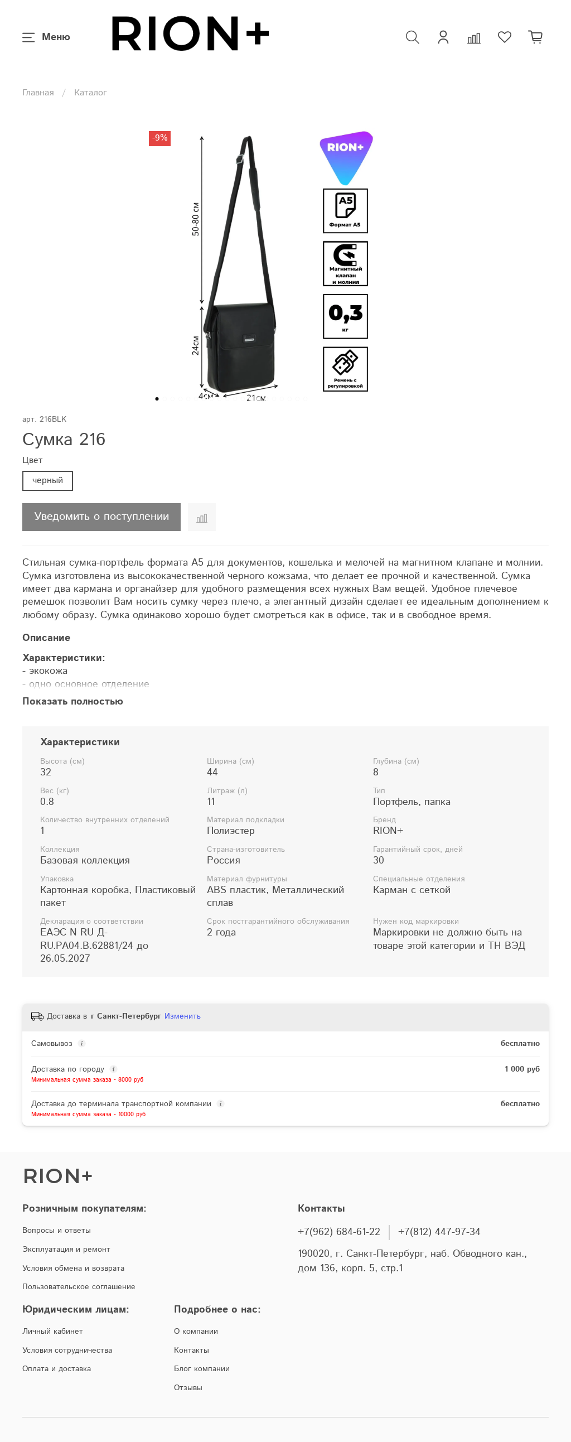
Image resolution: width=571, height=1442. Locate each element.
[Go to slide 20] (305, 399)
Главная (38, 92)
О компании (196, 1331)
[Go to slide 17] (282, 399)
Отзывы (188, 1387)
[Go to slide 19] (297, 399)
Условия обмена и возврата (73, 1268)
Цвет (32, 460)
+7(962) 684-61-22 (339, 1232)
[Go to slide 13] (251, 399)
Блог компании (202, 1369)
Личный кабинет (52, 1331)
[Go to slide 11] (235, 399)
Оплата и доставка (56, 1369)
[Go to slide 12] (243, 399)
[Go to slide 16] (274, 399)
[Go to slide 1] (157, 399)
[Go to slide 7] (204, 399)
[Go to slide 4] (180, 399)
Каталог (90, 92)
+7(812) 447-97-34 (439, 1232)
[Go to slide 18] (290, 399)
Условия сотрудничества (67, 1350)
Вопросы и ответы (56, 1230)
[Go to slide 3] (173, 399)
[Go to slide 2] (165, 399)
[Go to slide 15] (266, 399)
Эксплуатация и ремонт (66, 1249)
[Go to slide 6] (196, 399)
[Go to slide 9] (219, 399)
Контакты (191, 1350)
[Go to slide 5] (188, 399)
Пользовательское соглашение (79, 1287)
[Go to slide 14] (258, 399)
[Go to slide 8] (212, 399)
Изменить (182, 1016)
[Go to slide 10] (227, 399)
